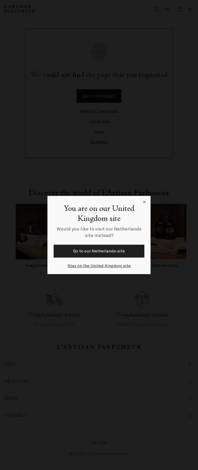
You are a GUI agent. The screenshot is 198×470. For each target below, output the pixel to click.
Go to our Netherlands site (99, 251)
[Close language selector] (144, 202)
